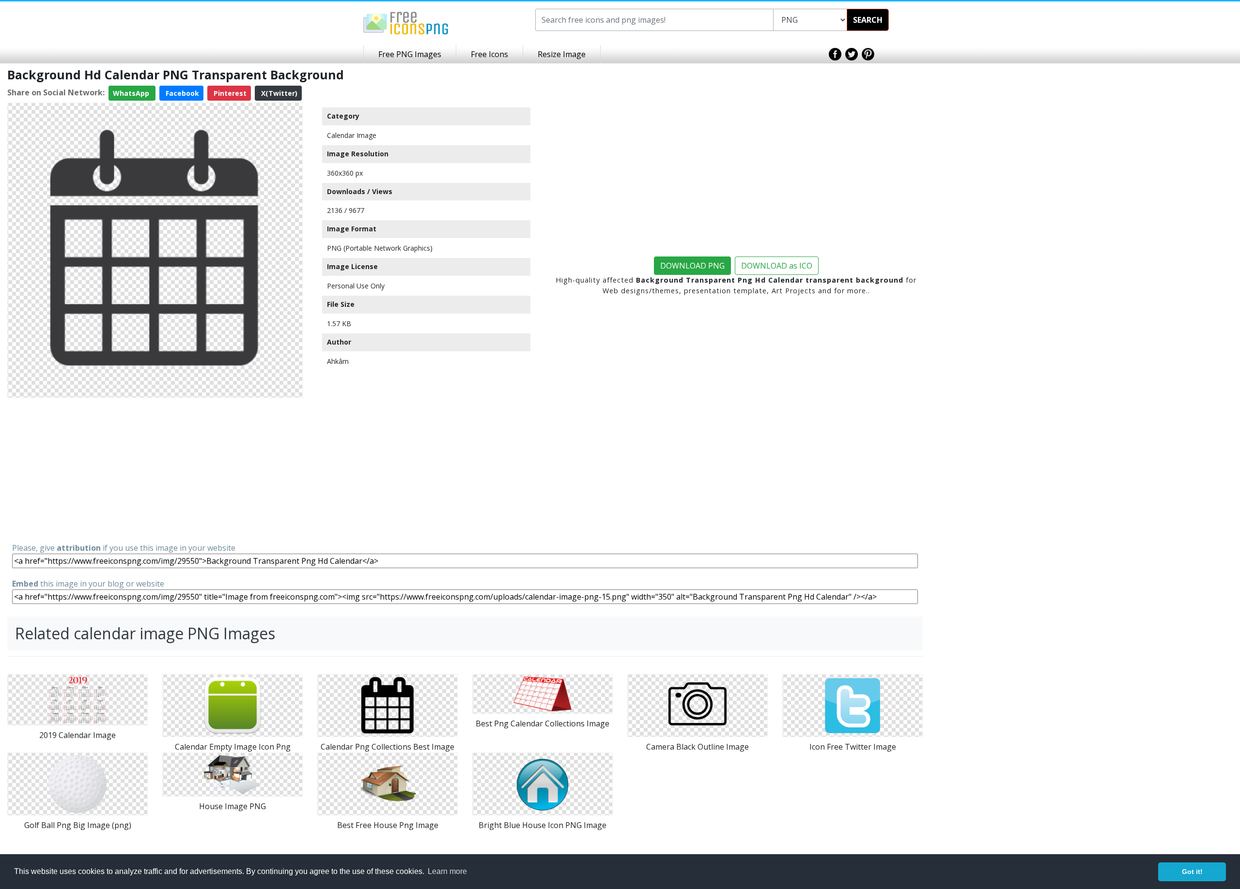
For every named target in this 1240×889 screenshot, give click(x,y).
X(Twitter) (278, 93)
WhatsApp (132, 93)
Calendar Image (351, 135)
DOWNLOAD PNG (692, 265)
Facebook (181, 93)
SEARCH (868, 20)
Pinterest (229, 93)
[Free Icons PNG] (406, 22)
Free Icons (489, 54)
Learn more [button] (447, 871)
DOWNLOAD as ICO (776, 265)
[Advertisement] (155, 469)
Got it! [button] (1192, 871)
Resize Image (562, 54)
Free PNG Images (409, 54)
